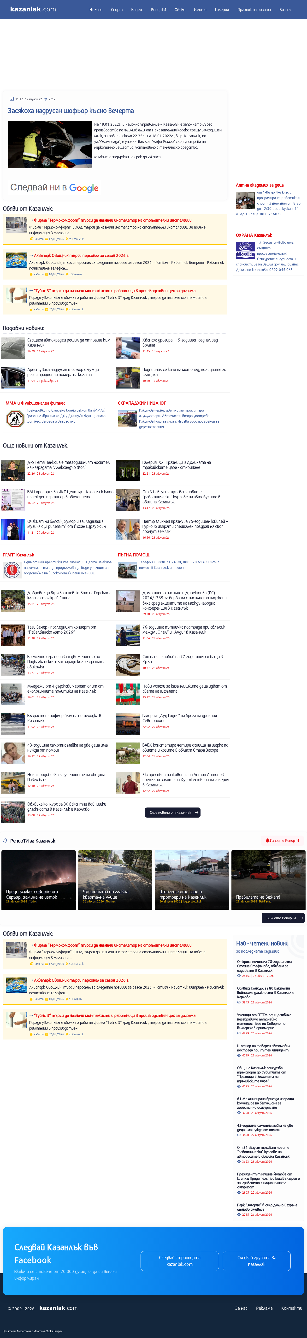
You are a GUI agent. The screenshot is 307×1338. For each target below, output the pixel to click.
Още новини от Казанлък (171, 812)
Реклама (264, 1308)
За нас (241, 1308)
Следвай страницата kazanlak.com (180, 1261)
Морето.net (25, 1331)
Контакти (291, 1308)
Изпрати (284, 840)
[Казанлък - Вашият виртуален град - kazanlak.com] (33, 9)
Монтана (40, 1331)
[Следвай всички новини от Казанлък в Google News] (54, 185)
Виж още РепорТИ (282, 918)
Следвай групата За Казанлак (256, 1261)
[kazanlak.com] (58, 1308)
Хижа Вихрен (54, 1331)
